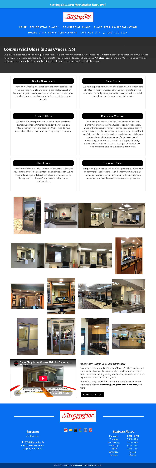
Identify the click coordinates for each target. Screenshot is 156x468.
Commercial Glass (77, 27)
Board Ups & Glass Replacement (52, 33)
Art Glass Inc (101, 58)
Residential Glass (44, 27)
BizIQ (99, 465)
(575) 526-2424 (117, 33)
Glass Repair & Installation (115, 27)
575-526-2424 (106, 382)
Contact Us (89, 33)
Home (23, 27)
